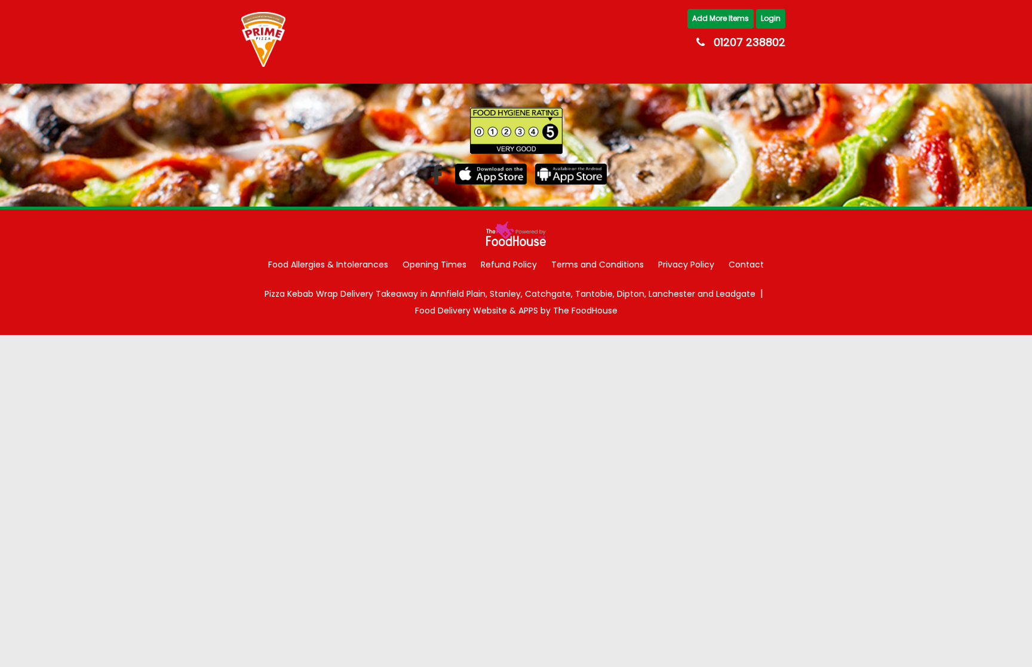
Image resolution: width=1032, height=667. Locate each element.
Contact (746, 265)
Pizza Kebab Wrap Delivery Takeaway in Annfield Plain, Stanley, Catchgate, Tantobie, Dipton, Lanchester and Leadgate (510, 294)
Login (771, 18)
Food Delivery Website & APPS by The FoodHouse (516, 310)
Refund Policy (509, 265)
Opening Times (434, 265)
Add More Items (720, 18)
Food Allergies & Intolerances (328, 265)
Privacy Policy (686, 265)
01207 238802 (749, 42)
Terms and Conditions (597, 265)
